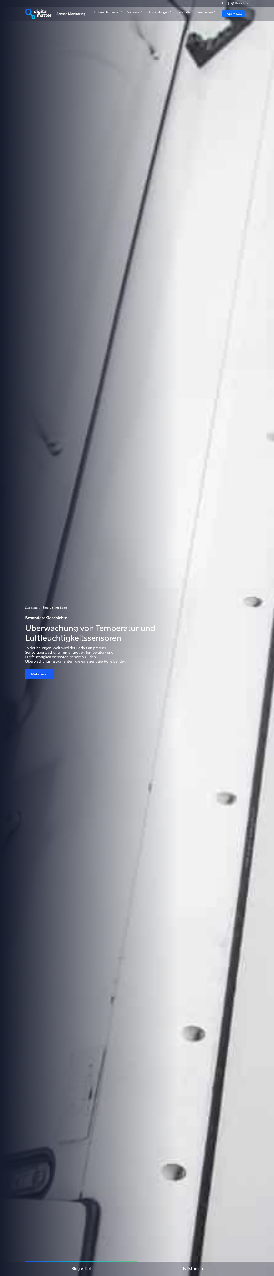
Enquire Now (233, 14)
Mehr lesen (39, 674)
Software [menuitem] (133, 12)
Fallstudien (193, 1268)
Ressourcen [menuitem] (205, 12)
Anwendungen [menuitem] (159, 12)
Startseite (31, 607)
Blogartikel (81, 1268)
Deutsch (240, 3)
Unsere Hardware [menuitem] (106, 12)
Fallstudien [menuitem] (185, 12)
